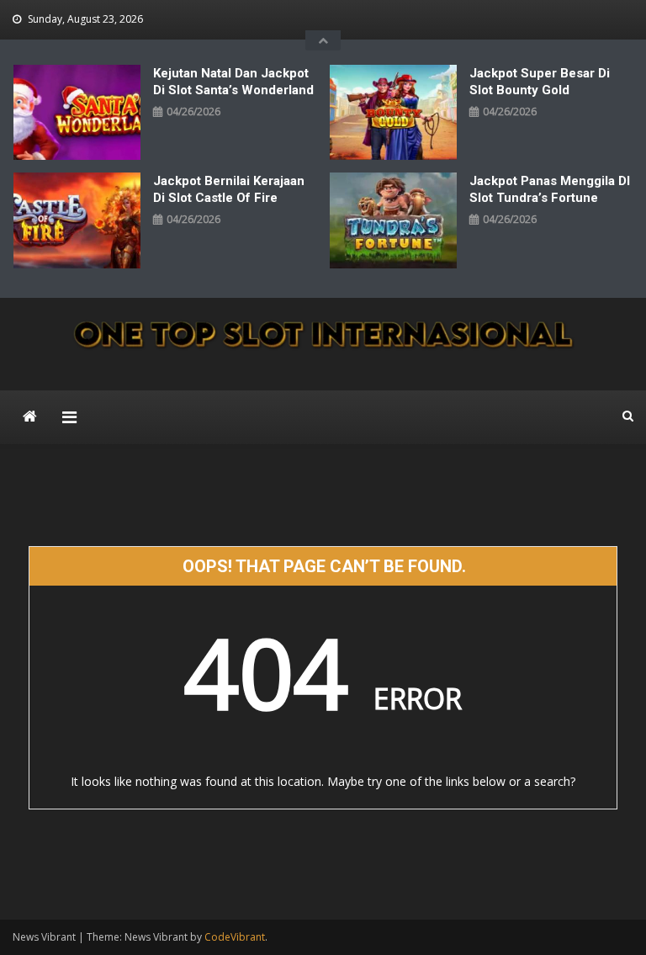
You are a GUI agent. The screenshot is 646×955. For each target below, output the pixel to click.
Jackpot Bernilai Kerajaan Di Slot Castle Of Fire (228, 189)
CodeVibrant (234, 937)
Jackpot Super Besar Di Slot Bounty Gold (539, 82)
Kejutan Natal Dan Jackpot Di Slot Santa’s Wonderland (233, 82)
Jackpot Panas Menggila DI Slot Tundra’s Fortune (549, 189)
